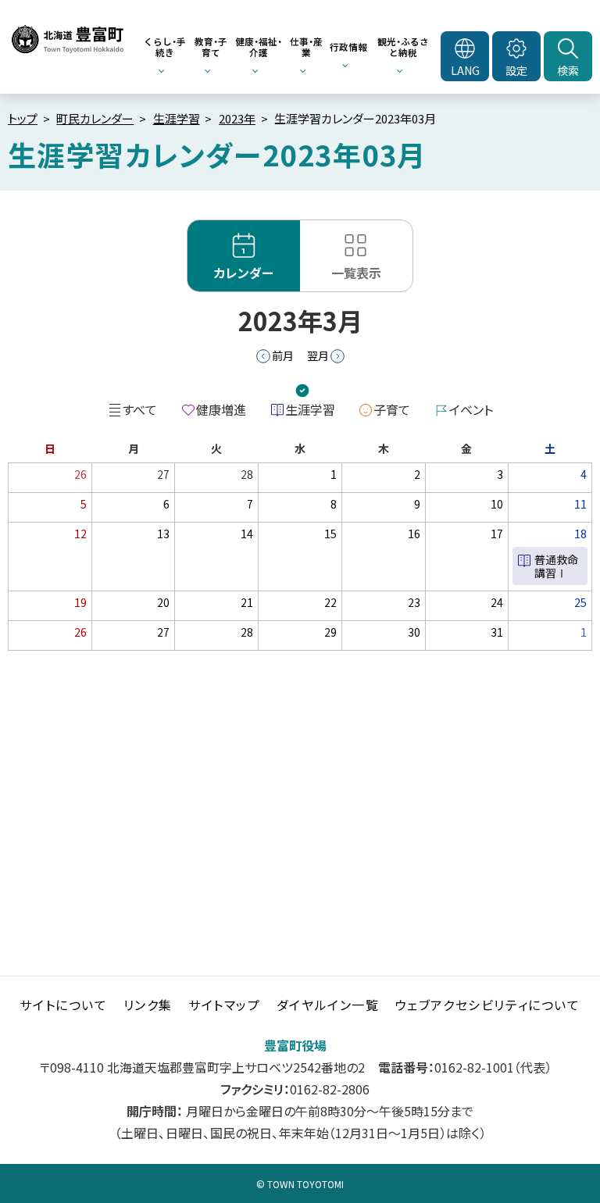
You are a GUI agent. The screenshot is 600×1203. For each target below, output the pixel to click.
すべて (140, 409)
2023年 (237, 118)
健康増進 (221, 409)
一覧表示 (356, 272)
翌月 (318, 355)
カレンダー (243, 272)
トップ (23, 118)
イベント (471, 409)
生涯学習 (176, 118)
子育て (391, 409)
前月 (283, 355)
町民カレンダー (95, 118)
